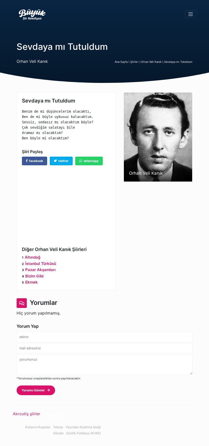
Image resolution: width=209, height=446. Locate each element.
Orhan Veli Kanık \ (152, 62)
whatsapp (90, 161)
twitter (63, 161)
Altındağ (32, 257)
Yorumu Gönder (34, 390)
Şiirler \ (135, 62)
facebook (35, 161)
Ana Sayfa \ (122, 62)
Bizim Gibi (34, 276)
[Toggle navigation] (190, 14)
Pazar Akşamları (40, 269)
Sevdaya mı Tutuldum (178, 62)
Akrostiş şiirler (26, 413)
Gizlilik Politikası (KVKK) (83, 433)
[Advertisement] (66, 202)
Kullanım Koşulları (37, 427)
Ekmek (31, 282)
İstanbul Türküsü (40, 263)
